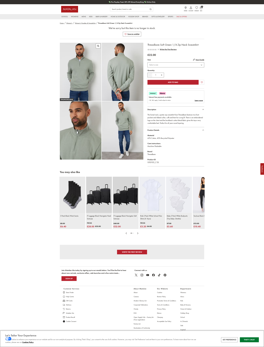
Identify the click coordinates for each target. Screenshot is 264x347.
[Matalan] (69, 9)
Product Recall (70, 317)
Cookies (159, 292)
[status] (155, 75)
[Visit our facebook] (153, 275)
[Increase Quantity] (161, 75)
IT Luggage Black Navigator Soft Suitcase (125, 217)
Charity (136, 309)
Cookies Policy (28, 342)
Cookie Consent (71, 321)
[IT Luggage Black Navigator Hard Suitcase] (99, 195)
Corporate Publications (141, 305)
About (135, 292)
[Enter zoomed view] (98, 46)
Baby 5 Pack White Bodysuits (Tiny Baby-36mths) (177, 217)
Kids (181, 301)
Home (62, 23)
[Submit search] (150, 9)
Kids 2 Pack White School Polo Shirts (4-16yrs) (151, 217)
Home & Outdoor (186, 309)
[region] (132, 338)
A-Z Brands (184, 321)
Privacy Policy (161, 309)
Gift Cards (69, 301)
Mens (182, 297)
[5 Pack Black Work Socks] (72, 195)
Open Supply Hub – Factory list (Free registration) (143, 318)
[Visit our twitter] (136, 275)
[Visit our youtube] (147, 275)
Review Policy (161, 297)
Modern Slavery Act (140, 301)
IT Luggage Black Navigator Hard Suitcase (99, 217)
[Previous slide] (126, 233)
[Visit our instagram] (142, 275)
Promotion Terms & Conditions (166, 301)
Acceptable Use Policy (164, 321)
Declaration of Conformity (142, 328)
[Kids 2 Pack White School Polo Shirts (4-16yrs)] (152, 195)
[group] (63, 225)
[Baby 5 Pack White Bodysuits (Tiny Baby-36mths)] (179, 195)
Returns (68, 309)
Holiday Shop (184, 313)
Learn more (199, 100)
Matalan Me (70, 313)
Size (149, 60)
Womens (183, 292)
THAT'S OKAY (249, 340)
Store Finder (70, 292)
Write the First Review (168, 49)
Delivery (68, 305)
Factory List (137, 324)
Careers (136, 297)
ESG (135, 313)
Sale (181, 325)
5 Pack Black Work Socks (69, 216)
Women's (69, 23)
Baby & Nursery (185, 305)
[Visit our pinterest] (165, 275)
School (182, 317)
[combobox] (175, 64)
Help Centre (70, 297)
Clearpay (160, 317)
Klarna (159, 313)
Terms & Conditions (163, 305)
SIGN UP (69, 278)
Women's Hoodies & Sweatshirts (85, 23)
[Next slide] (137, 233)
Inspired (183, 330)
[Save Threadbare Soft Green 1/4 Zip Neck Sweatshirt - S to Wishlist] (126, 34)
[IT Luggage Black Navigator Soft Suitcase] (126, 195)
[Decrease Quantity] (150, 75)
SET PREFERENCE (229, 340)
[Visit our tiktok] (159, 275)
